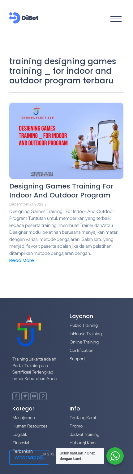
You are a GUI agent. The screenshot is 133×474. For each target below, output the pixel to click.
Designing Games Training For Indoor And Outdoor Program (61, 191)
